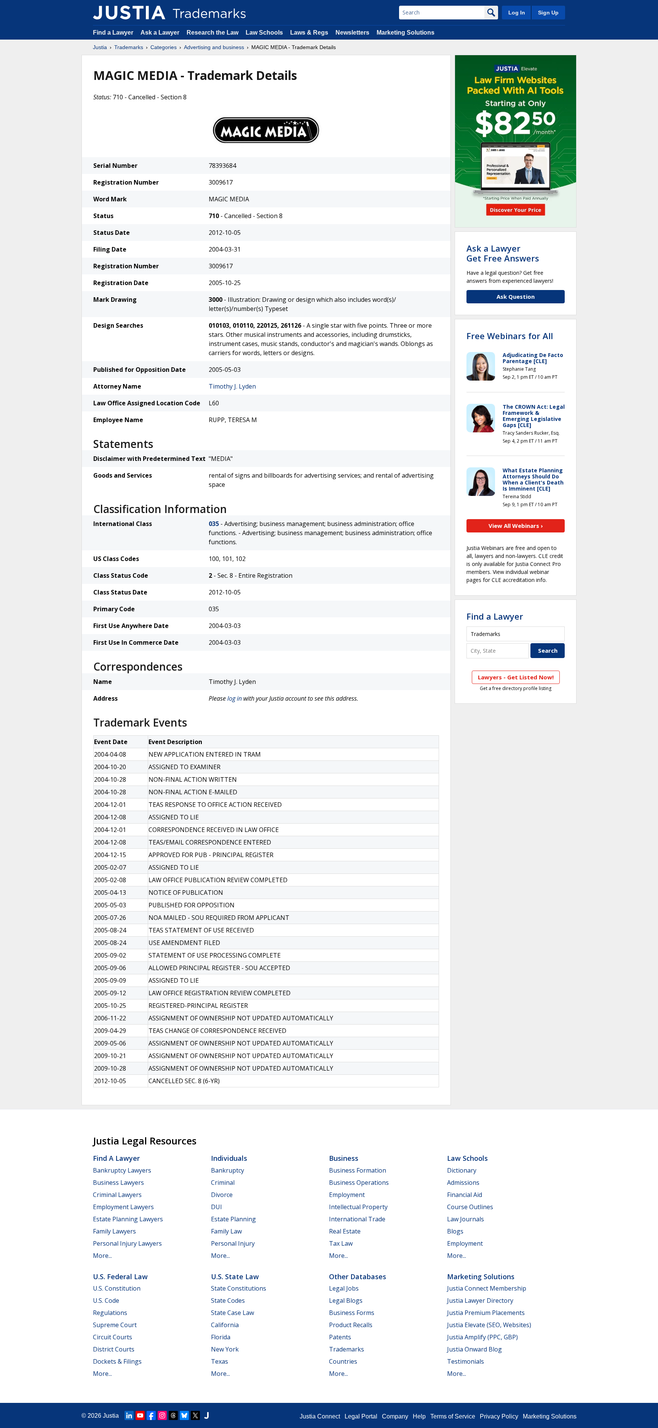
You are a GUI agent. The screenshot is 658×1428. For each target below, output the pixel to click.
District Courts (113, 1349)
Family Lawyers (114, 1231)
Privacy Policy (499, 1416)
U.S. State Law (235, 1276)
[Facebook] (151, 1415)
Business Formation (357, 1170)
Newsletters (352, 32)
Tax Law (341, 1243)
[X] (195, 1415)
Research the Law (212, 32)
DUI (216, 1207)
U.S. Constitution (117, 1288)
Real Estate (345, 1231)
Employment (347, 1195)
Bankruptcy (227, 1170)
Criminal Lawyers (117, 1195)
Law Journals (465, 1219)
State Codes (228, 1300)
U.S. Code (106, 1300)
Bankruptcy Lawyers (122, 1170)
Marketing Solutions (405, 32)
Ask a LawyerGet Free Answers (502, 253)
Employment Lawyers (123, 1207)
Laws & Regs (309, 32)
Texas (219, 1361)
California (225, 1325)
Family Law (226, 1231)
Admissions (463, 1182)
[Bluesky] (184, 1415)
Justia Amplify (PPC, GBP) (482, 1337)
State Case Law (232, 1312)
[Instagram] (162, 1415)
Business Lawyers (118, 1182)
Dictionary (461, 1170)
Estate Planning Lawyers (128, 1219)
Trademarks (128, 47)
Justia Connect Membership (486, 1288)
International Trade (357, 1219)
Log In (516, 13)
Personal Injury (233, 1243)
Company (395, 1416)
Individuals (229, 1158)
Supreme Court (115, 1325)
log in (234, 698)
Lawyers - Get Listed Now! (516, 677)
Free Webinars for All (509, 336)
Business (343, 1158)
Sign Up (548, 13)
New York (225, 1349)
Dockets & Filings (117, 1361)
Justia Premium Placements (486, 1312)
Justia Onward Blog (474, 1349)
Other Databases (357, 1276)
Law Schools (264, 32)
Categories (163, 47)
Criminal (223, 1182)
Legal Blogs (346, 1300)
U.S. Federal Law (120, 1276)
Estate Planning (233, 1219)
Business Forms (351, 1312)
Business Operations (359, 1182)
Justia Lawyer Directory (480, 1300)
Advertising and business (214, 47)
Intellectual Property (358, 1207)
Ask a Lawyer (160, 32)
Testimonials (465, 1361)
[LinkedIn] (129, 1415)
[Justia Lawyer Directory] (206, 1415)
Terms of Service (452, 1416)
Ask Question (516, 296)
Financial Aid (464, 1195)
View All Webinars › (516, 525)
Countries (343, 1361)
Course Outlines (470, 1207)
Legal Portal (361, 1416)
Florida (220, 1337)
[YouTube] (140, 1415)
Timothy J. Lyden (232, 386)
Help (419, 1416)
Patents (340, 1337)
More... (102, 1255)
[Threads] (173, 1415)
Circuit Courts (112, 1337)
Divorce (222, 1195)
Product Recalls (350, 1325)
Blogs (455, 1231)
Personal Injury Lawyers (127, 1243)
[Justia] (129, 12)
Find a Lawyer (113, 32)
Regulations (110, 1312)
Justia (100, 47)
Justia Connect (320, 1416)
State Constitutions (238, 1288)
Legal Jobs (344, 1288)
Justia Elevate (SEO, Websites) (489, 1325)
